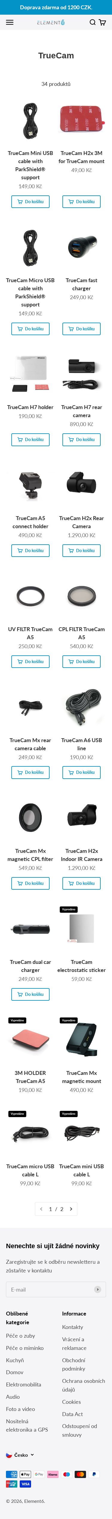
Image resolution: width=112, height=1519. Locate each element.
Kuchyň (15, 1360)
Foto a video (20, 1409)
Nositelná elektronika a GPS (27, 1425)
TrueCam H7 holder (30, 407)
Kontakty (72, 1327)
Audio (13, 1396)
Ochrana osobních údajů (83, 1385)
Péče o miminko (25, 1348)
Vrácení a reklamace (74, 1343)
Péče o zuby (20, 1335)
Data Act (72, 1414)
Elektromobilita (23, 1384)
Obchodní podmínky (73, 1364)
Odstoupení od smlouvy (79, 1430)
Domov (14, 1372)
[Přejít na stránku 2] (71, 1209)
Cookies (71, 1401)
